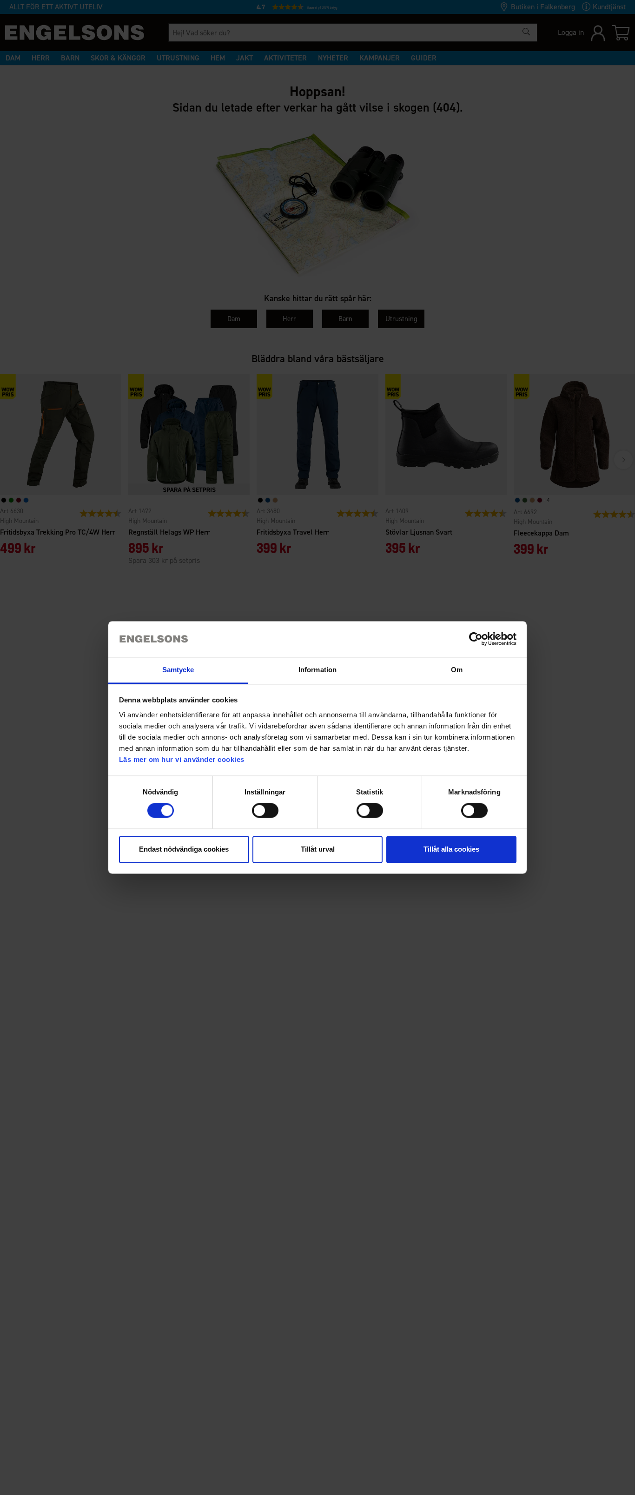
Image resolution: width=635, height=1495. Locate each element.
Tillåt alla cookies (451, 849)
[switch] (265, 810)
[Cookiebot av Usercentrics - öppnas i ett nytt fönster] (475, 639)
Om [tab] (457, 670)
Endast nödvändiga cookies (184, 849)
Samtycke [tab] (178, 670)
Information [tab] (317, 670)
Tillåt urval (318, 849)
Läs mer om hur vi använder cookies (182, 759)
